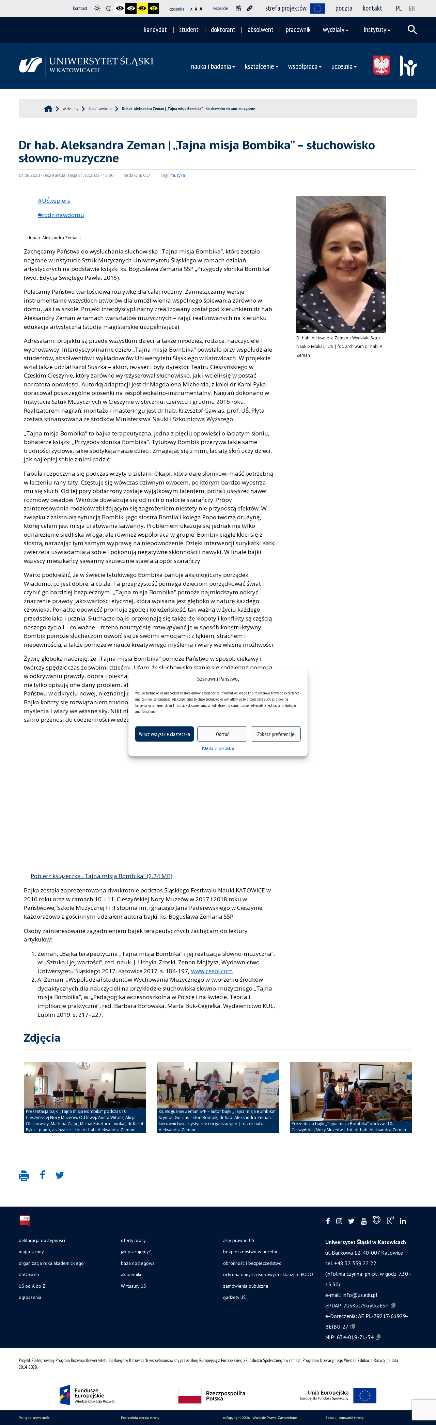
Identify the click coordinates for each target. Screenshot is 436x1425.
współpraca (302, 66)
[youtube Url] (364, 1221)
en (412, 8)
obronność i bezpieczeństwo (252, 1263)
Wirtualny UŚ (133, 1286)
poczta (344, 8)
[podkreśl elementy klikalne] (249, 8)
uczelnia (342, 66)
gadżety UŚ (234, 1297)
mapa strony (31, 1251)
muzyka (177, 175)
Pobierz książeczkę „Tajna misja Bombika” (88, 876)
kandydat (155, 29)
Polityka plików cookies (218, 748)
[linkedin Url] (403, 1221)
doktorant (223, 29)
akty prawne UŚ (238, 1240)
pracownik (298, 29)
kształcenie (259, 66)
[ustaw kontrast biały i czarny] (131, 8)
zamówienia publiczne (245, 1286)
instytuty (375, 29)
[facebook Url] (328, 1221)
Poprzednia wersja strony (140, 1417)
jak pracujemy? (136, 1251)
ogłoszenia (30, 1297)
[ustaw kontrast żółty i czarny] (153, 8)
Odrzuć (222, 734)
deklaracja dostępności (42, 1240)
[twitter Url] (351, 1221)
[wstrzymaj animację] (238, 8)
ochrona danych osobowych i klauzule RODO (268, 1274)
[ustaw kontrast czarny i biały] (119, 8)
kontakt (372, 8)
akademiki (131, 1274)
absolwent (261, 29)
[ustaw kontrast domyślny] (97, 8)
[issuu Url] (376, 1221)
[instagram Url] (339, 1221)
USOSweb (29, 1274)
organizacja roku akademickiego (51, 1263)
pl (399, 8)
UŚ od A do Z (32, 1286)
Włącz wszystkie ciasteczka (164, 734)
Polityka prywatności (34, 1417)
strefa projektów (286, 8)
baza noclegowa (138, 1263)
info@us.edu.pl (360, 1294)
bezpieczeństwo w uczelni (250, 1251)
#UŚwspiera (54, 200)
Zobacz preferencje (275, 734)
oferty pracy (133, 1240)
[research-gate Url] (390, 1221)
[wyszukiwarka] (412, 29)
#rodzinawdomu (61, 215)
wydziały (333, 29)
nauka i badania (211, 66)
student (189, 29)
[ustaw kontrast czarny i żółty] (142, 8)
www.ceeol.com (212, 971)
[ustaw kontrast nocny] (108, 8)
